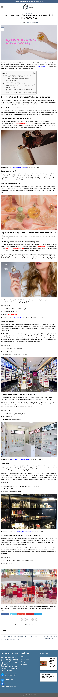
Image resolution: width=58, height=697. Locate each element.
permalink (40, 624)
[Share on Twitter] (27, 619)
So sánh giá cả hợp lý (11, 80)
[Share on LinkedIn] (36, 619)
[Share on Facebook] (25, 619)
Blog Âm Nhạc (25, 653)
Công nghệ (23, 662)
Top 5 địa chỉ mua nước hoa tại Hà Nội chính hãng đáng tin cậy (19, 84)
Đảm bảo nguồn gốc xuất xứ (13, 82)
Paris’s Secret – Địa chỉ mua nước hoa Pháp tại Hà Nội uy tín (21, 92)
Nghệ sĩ (22, 656)
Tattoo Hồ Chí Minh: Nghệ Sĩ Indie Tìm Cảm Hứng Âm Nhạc (52, 662)
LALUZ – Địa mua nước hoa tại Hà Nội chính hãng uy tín (19, 85)
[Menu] (2, 7)
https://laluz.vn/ (12, 314)
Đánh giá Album (24, 659)
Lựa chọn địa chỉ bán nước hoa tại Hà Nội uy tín (17, 78)
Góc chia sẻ (29, 13)
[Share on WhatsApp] (22, 619)
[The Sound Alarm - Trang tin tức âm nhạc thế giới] (29, 7)
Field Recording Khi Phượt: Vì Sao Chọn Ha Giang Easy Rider (47, 676)
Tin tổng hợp (23, 664)
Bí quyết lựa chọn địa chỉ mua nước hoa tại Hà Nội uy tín (17, 75)
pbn (37, 22)
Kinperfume (8, 91)
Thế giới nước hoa (10, 87)
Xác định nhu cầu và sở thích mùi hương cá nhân (18, 77)
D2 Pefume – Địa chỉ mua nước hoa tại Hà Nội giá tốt (19, 89)
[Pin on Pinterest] (33, 619)
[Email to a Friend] (30, 619)
